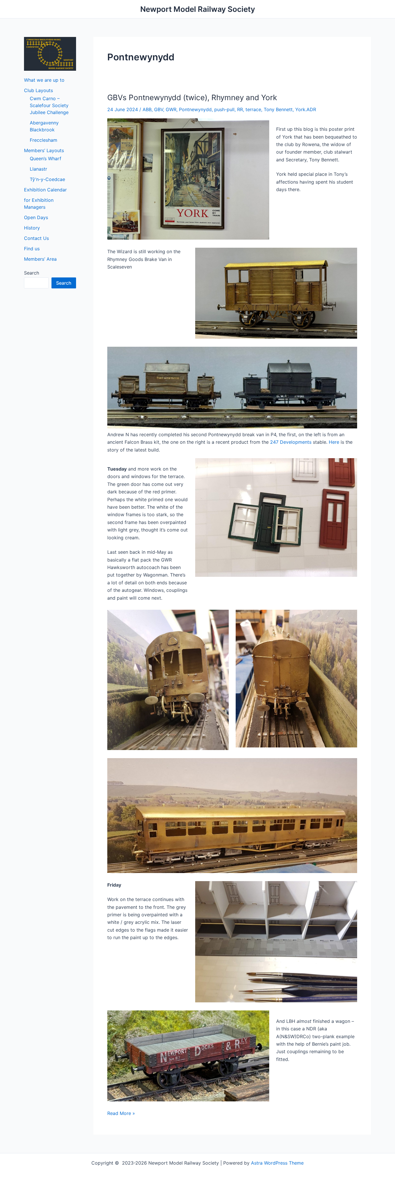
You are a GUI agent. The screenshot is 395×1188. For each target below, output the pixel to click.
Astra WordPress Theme (277, 1163)
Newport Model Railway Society (197, 9)
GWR (171, 109)
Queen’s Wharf (45, 158)
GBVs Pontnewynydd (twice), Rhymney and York (192, 97)
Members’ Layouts (44, 150)
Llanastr (38, 169)
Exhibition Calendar (45, 190)
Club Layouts (38, 90)
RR (240, 109)
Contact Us (36, 238)
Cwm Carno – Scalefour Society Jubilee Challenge (49, 105)
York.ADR (305, 109)
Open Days (36, 217)
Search (31, 273)
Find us (32, 248)
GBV (158, 109)
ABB (147, 109)
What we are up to (44, 80)
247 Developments (290, 442)
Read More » (121, 1113)
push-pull (224, 109)
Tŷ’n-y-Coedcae (47, 179)
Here (334, 442)
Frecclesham (43, 140)
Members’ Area (40, 259)
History (32, 228)
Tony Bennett (278, 109)
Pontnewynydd (195, 109)
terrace (253, 109)
